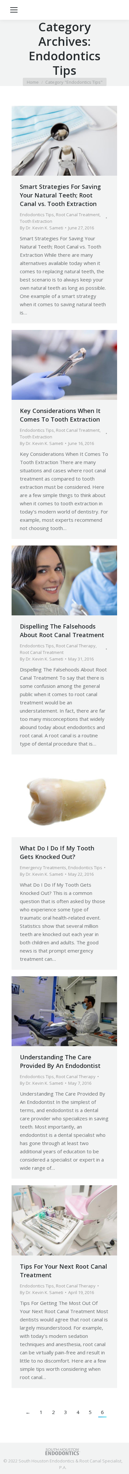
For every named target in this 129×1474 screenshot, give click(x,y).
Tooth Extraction (36, 221)
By (41, 228)
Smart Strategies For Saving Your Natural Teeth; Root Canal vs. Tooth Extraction (60, 195)
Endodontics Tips (37, 215)
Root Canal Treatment (78, 215)
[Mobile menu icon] (14, 10)
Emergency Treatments (43, 867)
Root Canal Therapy (76, 646)
